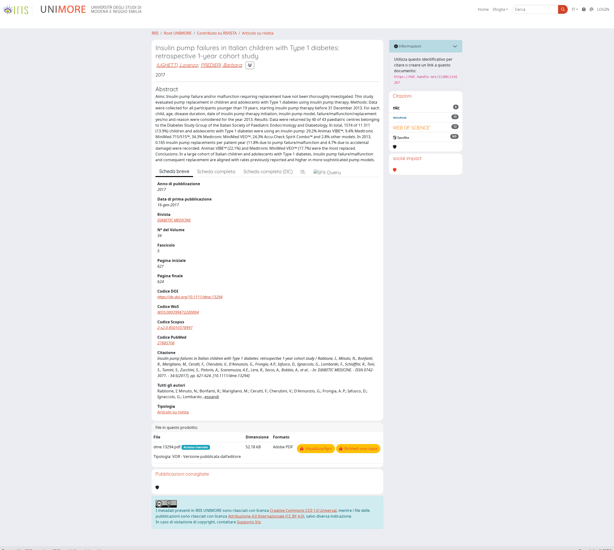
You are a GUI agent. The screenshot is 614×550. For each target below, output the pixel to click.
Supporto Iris (249, 522)
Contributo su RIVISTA (217, 33)
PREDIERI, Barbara (221, 65)
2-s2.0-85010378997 (175, 327)
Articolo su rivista (257, 33)
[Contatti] (591, 9)
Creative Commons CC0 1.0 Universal (303, 510)
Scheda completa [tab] (216, 171)
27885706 (166, 343)
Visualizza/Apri (317, 448)
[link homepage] (17, 9)
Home (483, 9)
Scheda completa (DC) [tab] (268, 171)
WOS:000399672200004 (178, 312)
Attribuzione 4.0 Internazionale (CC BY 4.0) (266, 516)
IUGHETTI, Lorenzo (177, 65)
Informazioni (409, 46)
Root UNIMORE (178, 33)
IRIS (155, 33)
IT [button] (573, 9)
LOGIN (603, 9)
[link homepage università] (91, 9)
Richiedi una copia (359, 448)
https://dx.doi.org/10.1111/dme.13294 (190, 297)
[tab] (303, 171)
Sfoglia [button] (499, 9)
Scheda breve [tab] (174, 171)
